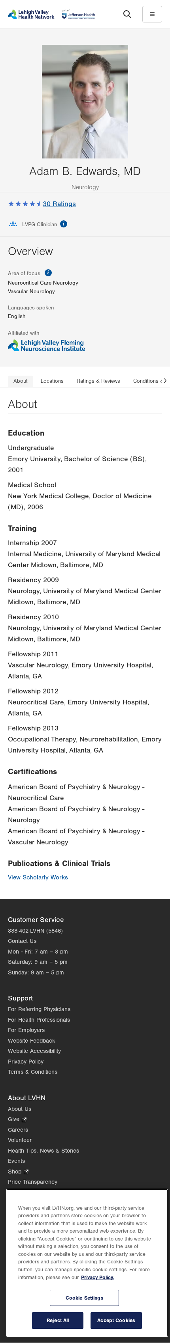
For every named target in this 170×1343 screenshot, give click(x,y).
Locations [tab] (52, 381)
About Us (19, 1109)
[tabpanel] (85, 643)
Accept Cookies (116, 1320)
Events (16, 1161)
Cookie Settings (85, 1298)
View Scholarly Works (38, 877)
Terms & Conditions (32, 1072)
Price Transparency (32, 1182)
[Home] (51, 14)
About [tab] (20, 381)
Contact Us (22, 941)
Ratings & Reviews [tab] (98, 381)
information (63, 224)
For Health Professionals (39, 1020)
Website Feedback (31, 1041)
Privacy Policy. (97, 1277)
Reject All (58, 1320)
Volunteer (20, 1140)
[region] (87, 1263)
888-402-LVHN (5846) (35, 931)
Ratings (59, 204)
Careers (18, 1130)
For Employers (26, 1030)
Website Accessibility (34, 1051)
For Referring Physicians (39, 1009)
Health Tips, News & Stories (43, 1150)
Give (17, 1120)
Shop (18, 1172)
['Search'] (127, 14)
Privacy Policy (25, 1061)
